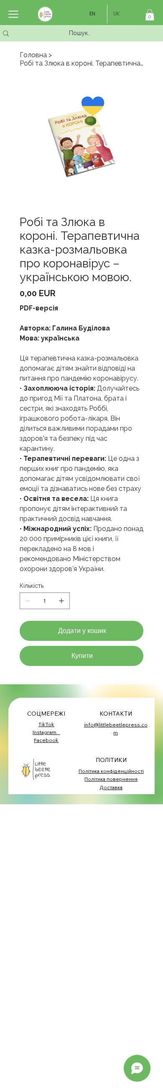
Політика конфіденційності (111, 771)
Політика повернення (111, 779)
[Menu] (14, 14)
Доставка (110, 787)
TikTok (46, 724)
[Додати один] (61, 600)
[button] (149, 14)
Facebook (46, 740)
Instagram (46, 732)
